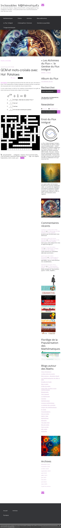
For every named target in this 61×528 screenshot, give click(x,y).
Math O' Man (44, 416)
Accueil (5, 510)
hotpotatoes (4, 158)
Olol (42, 248)
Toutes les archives (46, 486)
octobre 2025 (45, 468)
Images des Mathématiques (49, 407)
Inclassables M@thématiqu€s (20, 5)
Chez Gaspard (45, 394)
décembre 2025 (45, 464)
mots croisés (11, 158)
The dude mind (45, 422)
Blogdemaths (45, 392)
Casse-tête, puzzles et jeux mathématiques (48, 389)
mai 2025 (43, 479)
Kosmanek (44, 257)
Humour (23, 155)
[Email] (42, 4)
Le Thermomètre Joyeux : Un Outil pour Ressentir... (50, 266)
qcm (17, 158)
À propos (6, 515)
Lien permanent (6, 155)
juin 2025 (43, 477)
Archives (29, 18)
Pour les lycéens (5, 156)
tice (33, 156)
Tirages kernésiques (9, 27)
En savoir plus (11, 526)
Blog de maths (45, 425)
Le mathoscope (45, 396)
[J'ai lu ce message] (59, 525)
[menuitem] (8, 18)
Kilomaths (44, 420)
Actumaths (44, 431)
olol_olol (43, 231)
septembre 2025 (46, 471)
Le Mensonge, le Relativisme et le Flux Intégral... (50, 231)
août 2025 (44, 473)
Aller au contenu (5, 1)
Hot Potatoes (4, 82)
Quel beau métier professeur (18, 156)
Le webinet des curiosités (48, 405)
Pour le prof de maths (32, 155)
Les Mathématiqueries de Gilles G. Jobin (50, 379)
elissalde (43, 240)
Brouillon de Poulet (46, 382)
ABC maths (44, 429)
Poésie (20, 18)
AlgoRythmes (45, 418)
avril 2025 (44, 482)
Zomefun (43, 398)
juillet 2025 (44, 475)
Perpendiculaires (45, 412)
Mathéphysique (45, 401)
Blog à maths (44, 384)
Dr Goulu (43, 409)
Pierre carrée (45, 427)
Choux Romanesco (46, 372)
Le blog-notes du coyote (48, 374)
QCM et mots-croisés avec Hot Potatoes (19, 72)
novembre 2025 (45, 466)
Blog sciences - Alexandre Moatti (50, 376)
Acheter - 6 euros (46, 72)
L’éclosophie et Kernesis (25, 23)
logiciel (37, 156)
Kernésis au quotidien (43, 23)
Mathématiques (8, 18)
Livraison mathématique (47, 403)
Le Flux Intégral (8, 23)
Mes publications (42, 18)
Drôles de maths (45, 386)
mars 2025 (44, 484)
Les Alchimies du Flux (47, 81)
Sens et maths (45, 414)
